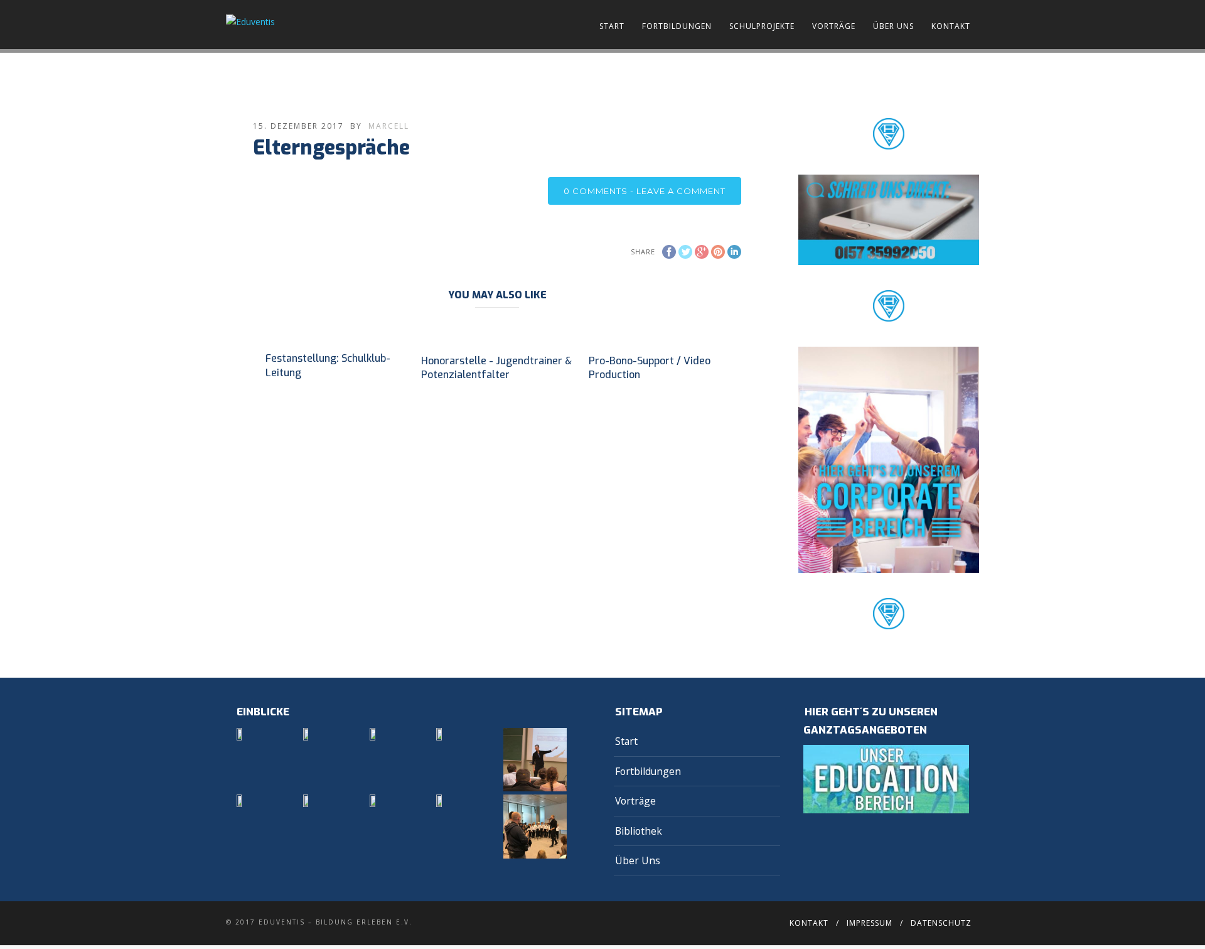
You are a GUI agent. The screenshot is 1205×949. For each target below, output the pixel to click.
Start (611, 26)
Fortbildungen (677, 26)
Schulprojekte (762, 26)
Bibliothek (638, 831)
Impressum (869, 923)
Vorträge (833, 26)
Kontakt (950, 26)
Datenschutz (941, 923)
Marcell (388, 126)
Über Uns (893, 26)
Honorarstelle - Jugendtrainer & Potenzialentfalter (496, 367)
